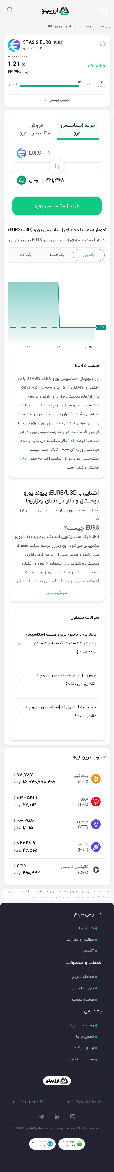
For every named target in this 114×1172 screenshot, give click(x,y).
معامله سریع (83, 976)
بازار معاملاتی (83, 988)
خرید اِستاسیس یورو (57, 205)
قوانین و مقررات (80, 939)
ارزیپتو (106, 26)
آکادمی (87, 951)
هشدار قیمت (83, 999)
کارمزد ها (86, 928)
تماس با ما (85, 1036)
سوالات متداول (81, 1059)
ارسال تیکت (84, 1048)
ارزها (89, 26)
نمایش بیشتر (57, 593)
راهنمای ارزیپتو (81, 1025)
